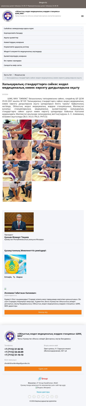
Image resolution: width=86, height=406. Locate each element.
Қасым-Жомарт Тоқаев (16, 237)
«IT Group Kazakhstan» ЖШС (47, 383)
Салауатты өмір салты (13, 65)
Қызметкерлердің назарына (15, 56)
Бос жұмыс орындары (12, 61)
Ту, (14, 277)
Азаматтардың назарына (14, 42)
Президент (8, 235)
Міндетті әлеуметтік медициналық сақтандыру (23, 51)
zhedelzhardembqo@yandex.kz (17, 363)
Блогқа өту (43, 312)
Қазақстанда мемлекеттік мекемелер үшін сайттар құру (43, 385)
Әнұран (19, 277)
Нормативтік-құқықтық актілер (16, 47)
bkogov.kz (43, 2)
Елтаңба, (8, 277)
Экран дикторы (43, 392)
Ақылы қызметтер (11, 38)
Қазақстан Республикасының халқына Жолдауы (24, 240)
